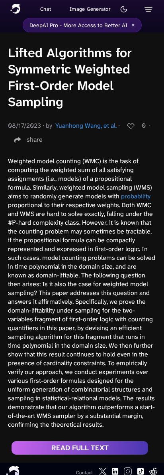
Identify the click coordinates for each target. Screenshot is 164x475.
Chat (45, 9)
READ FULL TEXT (80, 448)
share (35, 139)
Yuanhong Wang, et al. (86, 125)
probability (135, 196)
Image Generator (90, 9)
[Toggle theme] (123, 9)
